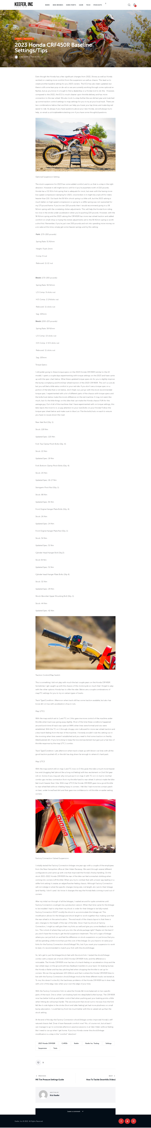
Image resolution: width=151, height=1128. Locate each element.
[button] (39, 1062)
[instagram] (133, 1121)
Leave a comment (74, 1111)
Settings (109, 1043)
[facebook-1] (121, 1121)
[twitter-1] (127, 1121)
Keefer (76, 1043)
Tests (55, 1048)
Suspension (42, 1048)
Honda (18, 38)
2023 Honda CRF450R (46, 1043)
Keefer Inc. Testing (92, 1043)
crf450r (65, 1043)
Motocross (28, 38)
